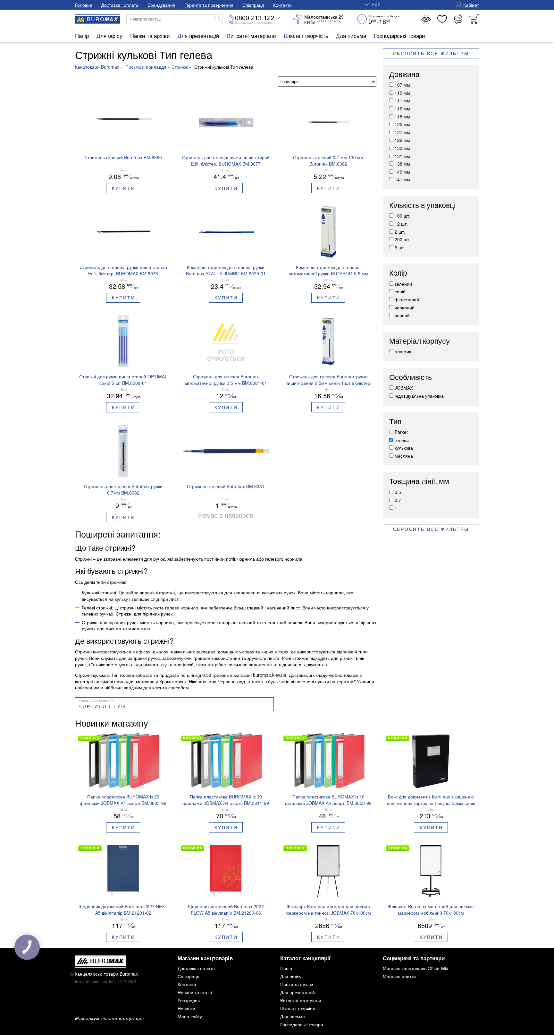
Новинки (186, 1008)
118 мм (402, 116)
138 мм (402, 163)
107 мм (402, 85)
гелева (402, 440)
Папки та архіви (150, 35)
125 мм (402, 124)
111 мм (402, 100)
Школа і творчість (306, 35)
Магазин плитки (399, 976)
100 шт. (402, 215)
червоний (405, 307)
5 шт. (400, 247)
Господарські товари (399, 35)
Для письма (351, 35)
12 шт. (401, 223)
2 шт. (400, 232)
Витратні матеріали (251, 35)
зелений (403, 283)
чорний (402, 315)
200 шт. (402, 239)
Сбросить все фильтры (431, 53)
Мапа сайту (190, 1016)
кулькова (404, 447)
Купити (123, 188)
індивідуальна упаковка (419, 395)
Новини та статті (195, 992)
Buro (102, 19)
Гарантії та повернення (208, 5)
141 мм (402, 179)
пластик (403, 351)
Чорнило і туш (102, 706)
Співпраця (253, 5)
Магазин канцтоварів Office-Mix (415, 968)
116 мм (402, 108)
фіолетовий (407, 299)
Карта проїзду (328, 21)
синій (400, 291)
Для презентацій (198, 35)
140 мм (402, 171)
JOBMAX (404, 387)
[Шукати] (217, 19)
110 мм (402, 93)
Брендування (161, 5)
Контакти (282, 5)
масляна (404, 456)
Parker (401, 432)
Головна (83, 5)
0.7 (398, 500)
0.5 (398, 492)
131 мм (402, 156)
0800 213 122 (254, 17)
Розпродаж (189, 1000)
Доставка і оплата (119, 5)
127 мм (402, 132)
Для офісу (109, 35)
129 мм (402, 140)
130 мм (402, 148)
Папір (82, 35)
